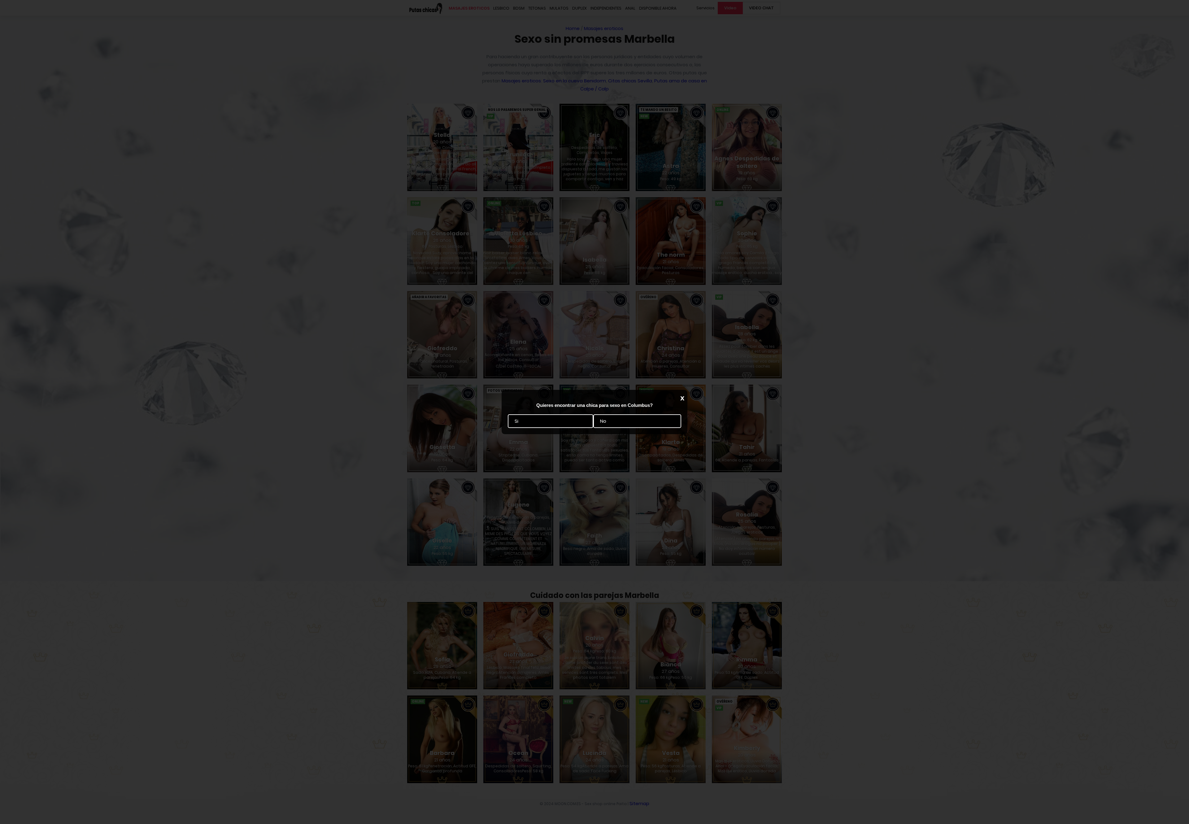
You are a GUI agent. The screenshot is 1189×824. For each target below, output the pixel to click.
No (603, 421)
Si (516, 421)
